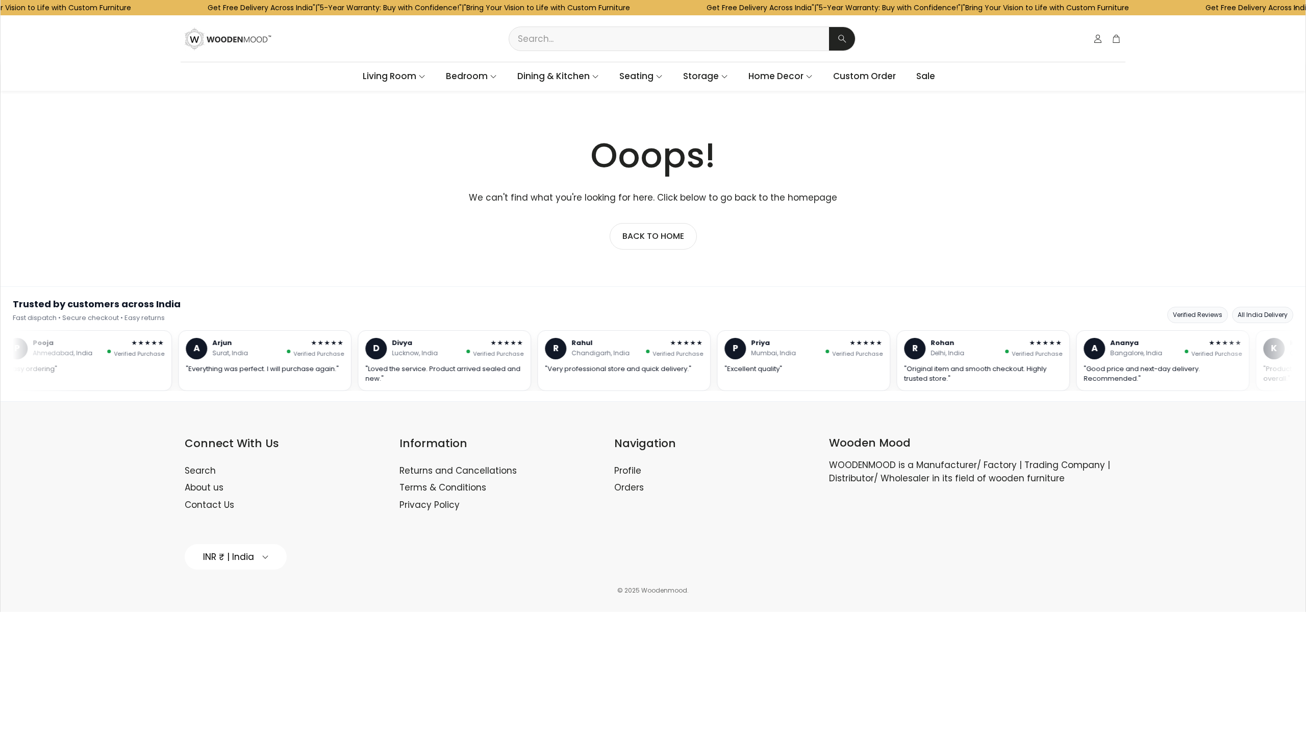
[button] (682, 39)
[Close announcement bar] (1295, 7)
